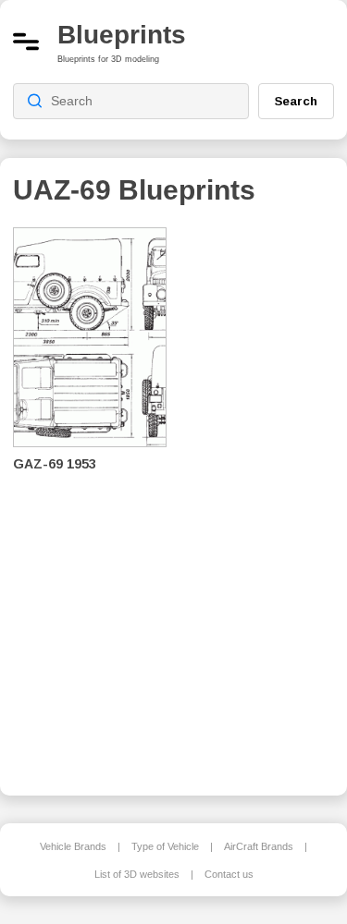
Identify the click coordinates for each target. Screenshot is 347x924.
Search (296, 100)
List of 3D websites (137, 874)
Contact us (229, 874)
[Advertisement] (264, 499)
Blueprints (121, 34)
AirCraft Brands (258, 846)
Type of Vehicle (165, 846)
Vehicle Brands (73, 846)
